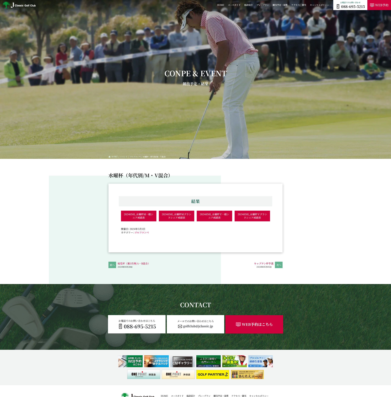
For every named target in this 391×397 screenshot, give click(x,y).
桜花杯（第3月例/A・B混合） (134, 263)
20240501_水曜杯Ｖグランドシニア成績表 (252, 215)
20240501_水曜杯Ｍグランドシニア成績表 (176, 215)
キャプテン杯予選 (263, 263)
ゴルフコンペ (141, 232)
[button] (195, 324)
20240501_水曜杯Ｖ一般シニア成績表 (214, 215)
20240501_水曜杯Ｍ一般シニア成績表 (138, 215)
